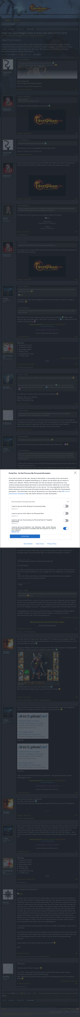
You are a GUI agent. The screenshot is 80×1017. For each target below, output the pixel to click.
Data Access (40, 544)
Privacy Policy (51, 544)
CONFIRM (25, 536)
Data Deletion (28, 544)
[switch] (66, 506)
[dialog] (40, 508)
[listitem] (40, 502)
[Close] (76, 473)
